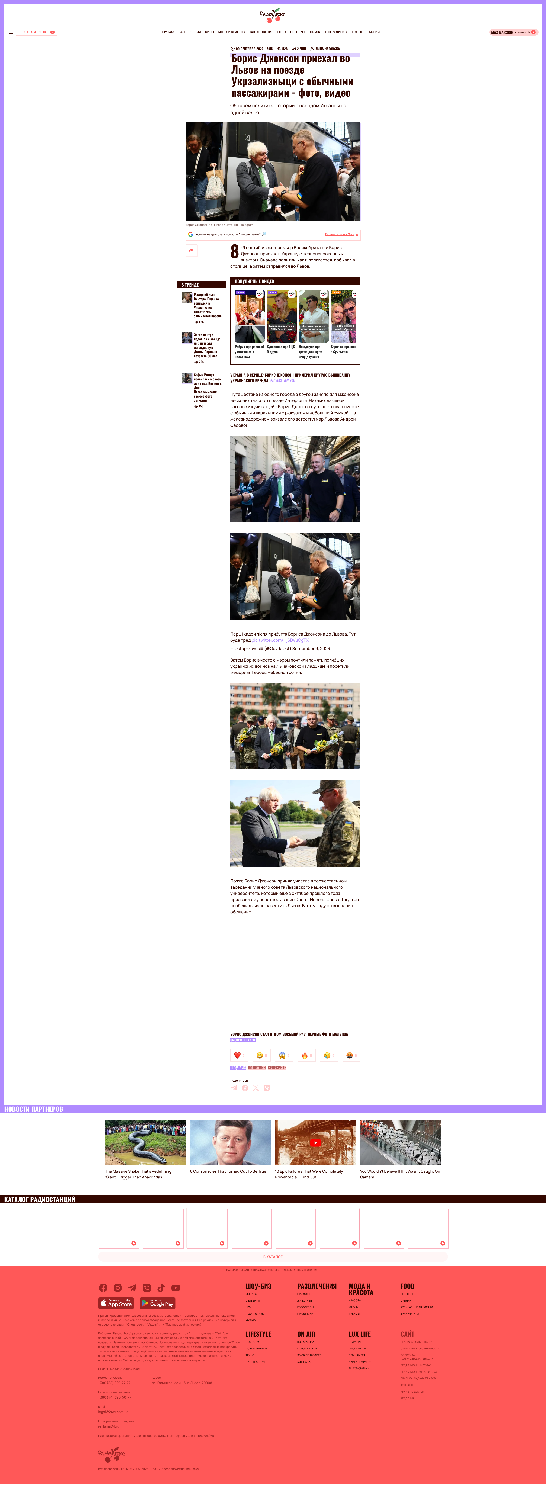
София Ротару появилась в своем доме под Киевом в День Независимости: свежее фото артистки (208, 387)
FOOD (281, 32)
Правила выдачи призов (418, 1378)
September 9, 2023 (311, 648)
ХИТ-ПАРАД (304, 1362)
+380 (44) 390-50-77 (114, 1397)
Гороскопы (305, 1307)
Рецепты (407, 1294)
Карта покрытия (360, 1362)
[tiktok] (161, 1288)
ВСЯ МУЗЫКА (305, 1342)
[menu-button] (11, 32)
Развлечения (190, 32)
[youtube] (176, 1288)
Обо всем (252, 1342)
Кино (209, 32)
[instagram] (118, 1288)
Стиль (353, 1307)
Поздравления (256, 1348)
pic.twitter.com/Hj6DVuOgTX (280, 640)
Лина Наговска (327, 48)
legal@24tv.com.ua (113, 1411)
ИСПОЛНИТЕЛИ (307, 1348)
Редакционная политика (419, 1372)
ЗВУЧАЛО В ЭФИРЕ (309, 1355)
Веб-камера (357, 1355)
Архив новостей (412, 1391)
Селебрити (277, 1068)
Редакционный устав (416, 1365)
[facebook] (245, 1088)
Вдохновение (261, 32)
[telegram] (234, 1088)
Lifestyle (298, 32)
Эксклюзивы (255, 1314)
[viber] (267, 1088)
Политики (257, 1068)
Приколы (303, 1294)
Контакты (408, 1385)
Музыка (251, 1320)
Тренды (354, 1313)
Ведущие (355, 1342)
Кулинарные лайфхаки (417, 1307)
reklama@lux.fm (111, 1426)
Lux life (358, 32)
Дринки (406, 1300)
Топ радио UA (336, 32)
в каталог (273, 1256)
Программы (357, 1348)
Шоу (249, 1307)
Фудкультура (410, 1314)
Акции (374, 32)
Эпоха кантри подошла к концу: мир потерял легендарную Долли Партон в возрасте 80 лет (207, 345)
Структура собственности (420, 1348)
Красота (355, 1300)
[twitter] (256, 1088)
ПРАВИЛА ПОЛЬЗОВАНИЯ (417, 1342)
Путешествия (255, 1362)
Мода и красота (231, 32)
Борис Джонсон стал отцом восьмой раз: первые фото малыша (289, 1034)
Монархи (252, 1294)
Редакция (408, 1398)
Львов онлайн (359, 1368)
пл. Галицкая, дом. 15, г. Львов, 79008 (182, 1382)
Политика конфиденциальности (417, 1357)
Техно (250, 1355)
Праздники (305, 1314)
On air (315, 32)
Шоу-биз (167, 32)
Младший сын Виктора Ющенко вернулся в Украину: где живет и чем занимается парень (208, 305)
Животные (304, 1300)
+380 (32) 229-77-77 (114, 1382)
